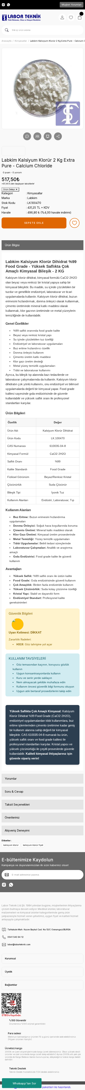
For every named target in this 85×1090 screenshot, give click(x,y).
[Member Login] (62, 17)
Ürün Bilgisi (12, 245)
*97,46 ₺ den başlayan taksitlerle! (18, 183)
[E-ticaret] (42, 1087)
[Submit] (7, 874)
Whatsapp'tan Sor (24, 1083)
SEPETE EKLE (34, 222)
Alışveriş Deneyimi (17, 830)
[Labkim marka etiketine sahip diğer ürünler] (13, 151)
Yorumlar (11, 778)
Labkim (32, 198)
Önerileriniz (12, 817)
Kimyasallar (34, 193)
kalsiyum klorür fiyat (33, 845)
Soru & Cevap (14, 791)
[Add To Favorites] (74, 223)
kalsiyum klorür (11, 845)
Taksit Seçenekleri (17, 804)
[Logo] (21, 17)
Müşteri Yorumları (71, 4)
